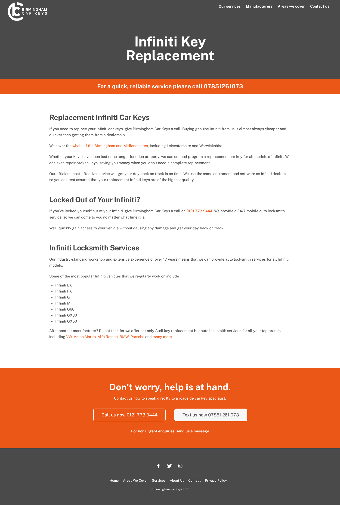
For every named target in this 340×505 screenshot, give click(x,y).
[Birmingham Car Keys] (27, 18)
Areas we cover (291, 6)
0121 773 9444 (199, 211)
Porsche (137, 337)
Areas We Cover (135, 480)
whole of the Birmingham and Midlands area (110, 146)
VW (69, 337)
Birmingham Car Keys (168, 489)
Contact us (319, 6)
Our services (230, 6)
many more (162, 337)
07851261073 (223, 86)
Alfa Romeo (108, 337)
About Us (177, 480)
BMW (124, 337)
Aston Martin (85, 337)
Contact (194, 480)
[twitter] (169, 465)
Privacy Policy (216, 480)
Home (114, 480)
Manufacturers (259, 6)
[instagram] (180, 465)
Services (158, 480)
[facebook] (158, 465)
